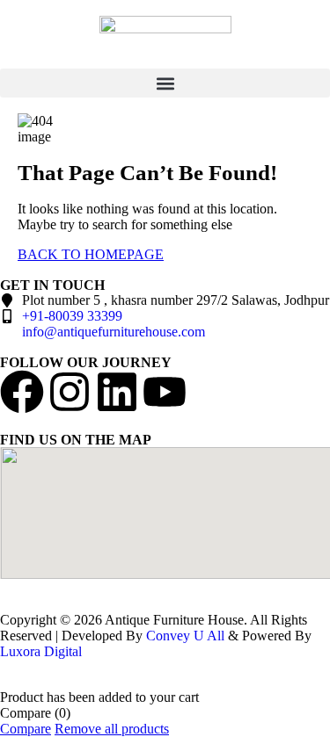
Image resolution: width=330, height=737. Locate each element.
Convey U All (185, 635)
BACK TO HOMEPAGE (91, 254)
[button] (165, 83)
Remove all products (112, 728)
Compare (25, 728)
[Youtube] (165, 392)
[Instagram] (70, 392)
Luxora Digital (41, 651)
